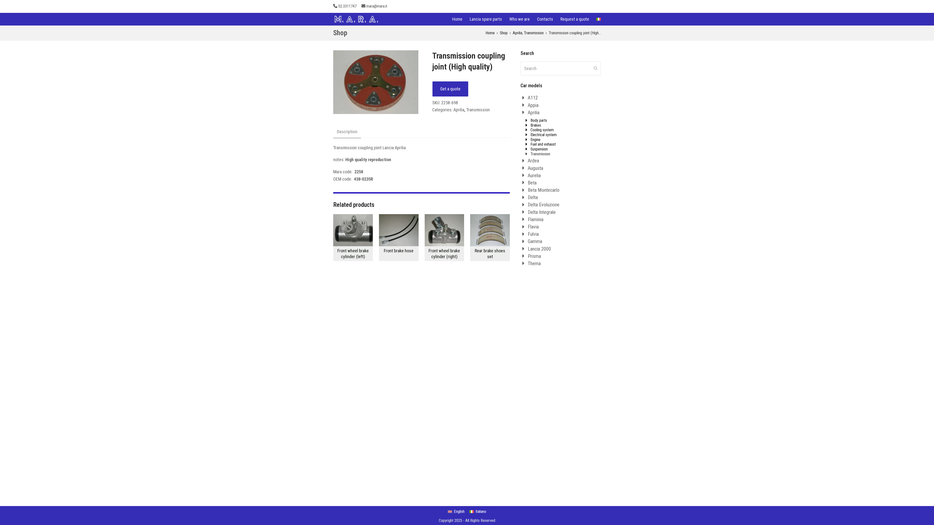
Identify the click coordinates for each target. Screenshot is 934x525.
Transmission (478, 109)
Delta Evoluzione (543, 205)
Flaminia (535, 219)
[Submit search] (595, 68)
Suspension (539, 149)
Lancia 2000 (539, 249)
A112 (533, 98)
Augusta (535, 168)
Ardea (533, 161)
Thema (534, 263)
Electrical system (543, 134)
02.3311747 (347, 6)
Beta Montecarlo (543, 190)
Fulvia (533, 234)
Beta (532, 183)
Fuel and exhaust (543, 144)
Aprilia (458, 109)
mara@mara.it (376, 6)
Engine (535, 139)
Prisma (534, 256)
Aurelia (534, 175)
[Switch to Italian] (598, 19)
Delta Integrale (542, 212)
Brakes (535, 125)
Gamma (535, 241)
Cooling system (542, 130)
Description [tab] (347, 131)
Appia (533, 105)
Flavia (533, 227)
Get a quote (450, 88)
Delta (533, 197)
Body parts (538, 120)
